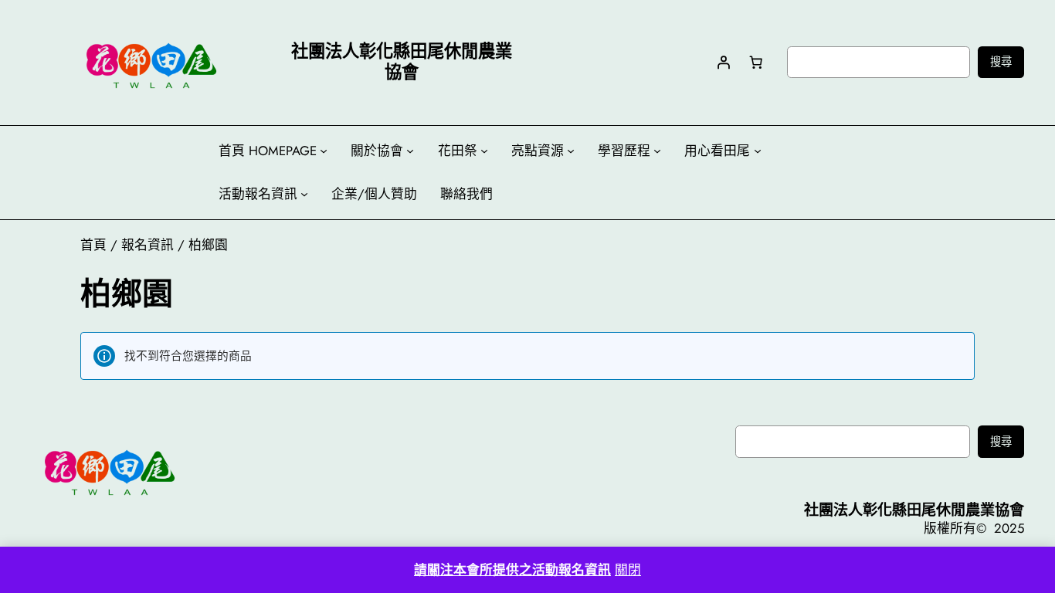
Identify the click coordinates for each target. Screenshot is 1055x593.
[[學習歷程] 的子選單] (657, 150)
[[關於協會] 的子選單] (410, 150)
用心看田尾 (717, 150)
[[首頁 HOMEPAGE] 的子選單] (323, 150)
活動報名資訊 (258, 194)
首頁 (93, 245)
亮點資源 (537, 150)
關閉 (628, 570)
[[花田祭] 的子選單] (484, 150)
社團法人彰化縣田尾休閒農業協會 (914, 509)
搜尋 (1001, 61)
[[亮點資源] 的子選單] (571, 150)
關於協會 (377, 150)
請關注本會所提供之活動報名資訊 (512, 570)
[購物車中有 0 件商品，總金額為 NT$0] (756, 62)
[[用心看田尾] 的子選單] (758, 150)
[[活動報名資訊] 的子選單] (304, 194)
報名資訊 (147, 245)
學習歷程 (624, 150)
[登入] (723, 62)
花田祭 (457, 150)
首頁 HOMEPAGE (268, 150)
